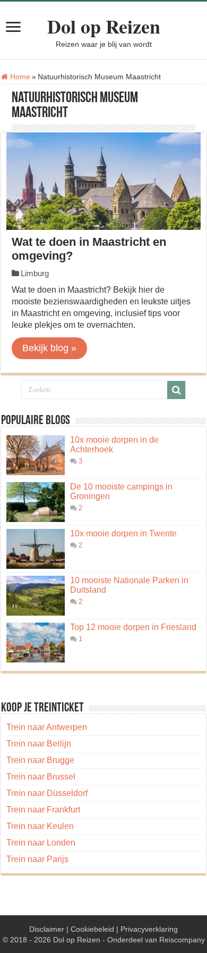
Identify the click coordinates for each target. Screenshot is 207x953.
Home (19, 76)
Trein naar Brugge (40, 760)
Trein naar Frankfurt (43, 809)
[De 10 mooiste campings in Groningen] (35, 502)
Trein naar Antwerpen (46, 727)
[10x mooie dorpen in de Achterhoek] (35, 455)
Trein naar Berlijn (38, 743)
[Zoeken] (176, 390)
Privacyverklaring (149, 929)
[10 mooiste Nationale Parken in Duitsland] (35, 596)
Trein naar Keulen (40, 826)
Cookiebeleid (92, 929)
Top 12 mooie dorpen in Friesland (133, 627)
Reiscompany (182, 939)
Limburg (35, 273)
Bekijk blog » (49, 348)
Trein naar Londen (40, 842)
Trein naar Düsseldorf (47, 793)
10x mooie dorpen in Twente (123, 533)
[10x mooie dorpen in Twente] (35, 549)
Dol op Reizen (103, 26)
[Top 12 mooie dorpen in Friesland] (35, 642)
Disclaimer (46, 929)
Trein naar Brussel (40, 776)
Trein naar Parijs (37, 859)
